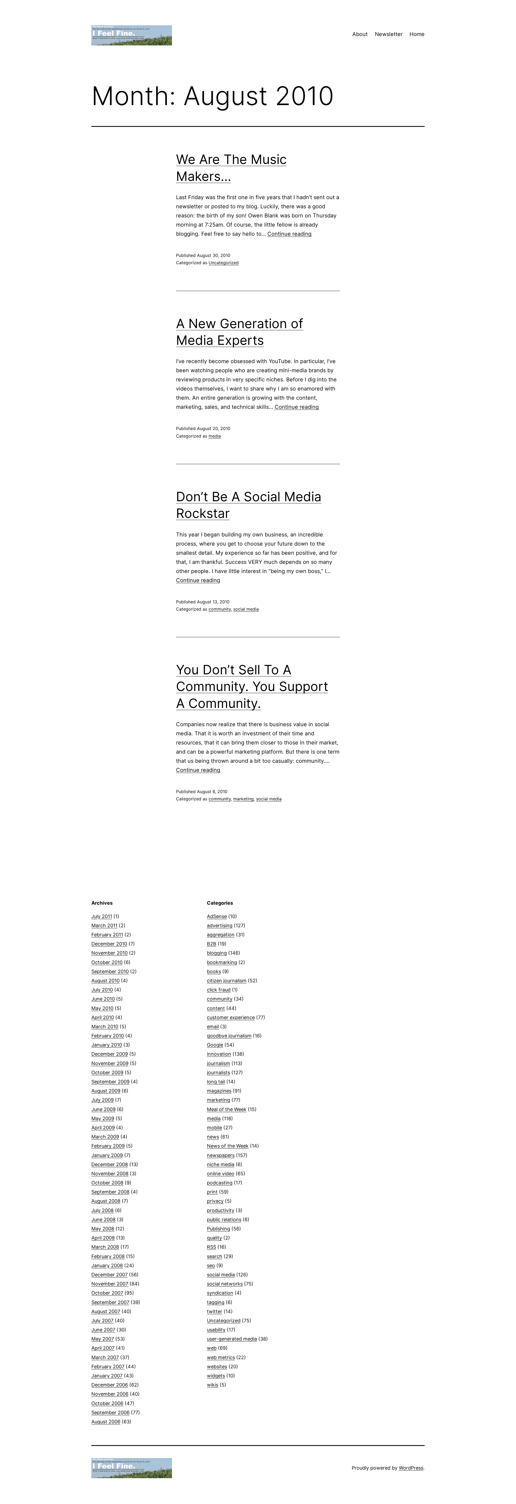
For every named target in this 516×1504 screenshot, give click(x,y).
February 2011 (107, 934)
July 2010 (102, 990)
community (220, 609)
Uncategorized (224, 262)
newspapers (221, 1155)
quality (214, 1238)
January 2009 (107, 1155)
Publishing (218, 1228)
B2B (211, 944)
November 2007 (109, 1284)
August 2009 (105, 1091)
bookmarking (222, 962)
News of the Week (228, 1146)
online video (220, 1173)
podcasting (219, 1183)
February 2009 (108, 1146)
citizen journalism (226, 980)
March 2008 (105, 1247)
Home (417, 34)
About (360, 34)
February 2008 (108, 1256)
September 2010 (110, 971)
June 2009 (103, 1109)
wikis (212, 1385)
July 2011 (101, 916)
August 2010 (105, 980)
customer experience (231, 1017)
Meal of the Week (226, 1109)
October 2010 (107, 962)
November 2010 (109, 953)
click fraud (219, 990)
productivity (220, 1210)
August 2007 (105, 1311)
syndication (220, 1293)
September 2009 (110, 1081)
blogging (217, 953)
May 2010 (102, 1008)
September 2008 (110, 1192)
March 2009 (105, 1137)
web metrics (221, 1357)
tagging (215, 1302)
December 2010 (109, 944)
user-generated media (232, 1339)
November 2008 (109, 1173)
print (212, 1192)
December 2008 (109, 1164)
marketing (243, 798)
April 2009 (103, 1127)
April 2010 (102, 1017)
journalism (218, 1063)
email (213, 1026)
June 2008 (103, 1219)
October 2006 (107, 1403)
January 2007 (107, 1375)
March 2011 (104, 925)
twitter (214, 1311)
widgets (216, 1375)
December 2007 (109, 1274)
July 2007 (102, 1320)
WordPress (411, 1468)
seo (211, 1265)
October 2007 (107, 1293)
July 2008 (102, 1210)
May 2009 (102, 1118)
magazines (219, 1091)
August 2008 (105, 1201)
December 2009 (109, 1054)
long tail (216, 1081)
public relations (224, 1219)
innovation (219, 1054)
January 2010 (106, 1045)
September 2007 (110, 1302)
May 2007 (102, 1339)
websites (217, 1366)
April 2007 (102, 1348)
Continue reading (289, 234)
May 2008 (102, 1228)
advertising (219, 925)
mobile (214, 1127)
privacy (215, 1201)
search (214, 1256)
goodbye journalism (229, 1036)
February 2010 (107, 1036)
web (212, 1348)
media (215, 436)
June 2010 (103, 999)
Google (215, 1045)
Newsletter (389, 34)
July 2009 (102, 1100)
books (214, 971)
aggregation (221, 934)
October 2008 (107, 1183)
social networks (225, 1284)
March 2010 (104, 1026)
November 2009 (109, 1063)
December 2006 (109, 1385)
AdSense (217, 916)
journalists (218, 1072)
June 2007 (103, 1330)
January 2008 (107, 1265)
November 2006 (109, 1394)
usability (216, 1330)
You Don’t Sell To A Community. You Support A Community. (252, 686)
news (213, 1137)
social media (246, 609)
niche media (220, 1164)
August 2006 (105, 1421)
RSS (211, 1247)
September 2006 (110, 1412)
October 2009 (107, 1072)
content (216, 1008)
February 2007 (107, 1366)
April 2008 (103, 1238)
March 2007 (105, 1357)
